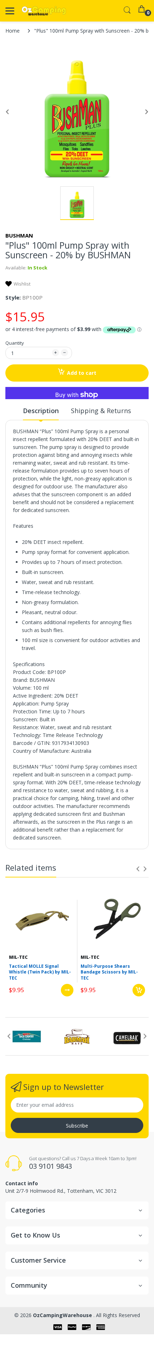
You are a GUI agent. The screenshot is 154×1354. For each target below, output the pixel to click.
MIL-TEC (18, 957)
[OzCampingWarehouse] (43, 11)
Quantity (14, 343)
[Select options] (67, 990)
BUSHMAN (19, 235)
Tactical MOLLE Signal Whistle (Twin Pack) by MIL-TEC (40, 972)
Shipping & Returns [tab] (101, 410)
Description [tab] (41, 410)
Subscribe (77, 1125)
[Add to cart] (139, 990)
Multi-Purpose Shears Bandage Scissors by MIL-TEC (109, 972)
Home (12, 30)
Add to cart (81, 372)
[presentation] (137, 868)
